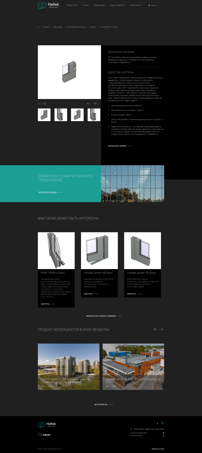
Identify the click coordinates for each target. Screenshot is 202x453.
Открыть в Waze (136, 435)
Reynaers (92, 27)
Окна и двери (58, 27)
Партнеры (99, 5)
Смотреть (45, 304)
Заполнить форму (117, 146)
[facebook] (157, 423)
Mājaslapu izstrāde (158, 449)
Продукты (72, 5)
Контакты (135, 5)
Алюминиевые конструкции (76, 27)
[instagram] (162, 423)
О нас (86, 5)
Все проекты (101, 404)
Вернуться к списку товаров (101, 316)
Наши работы (117, 5)
